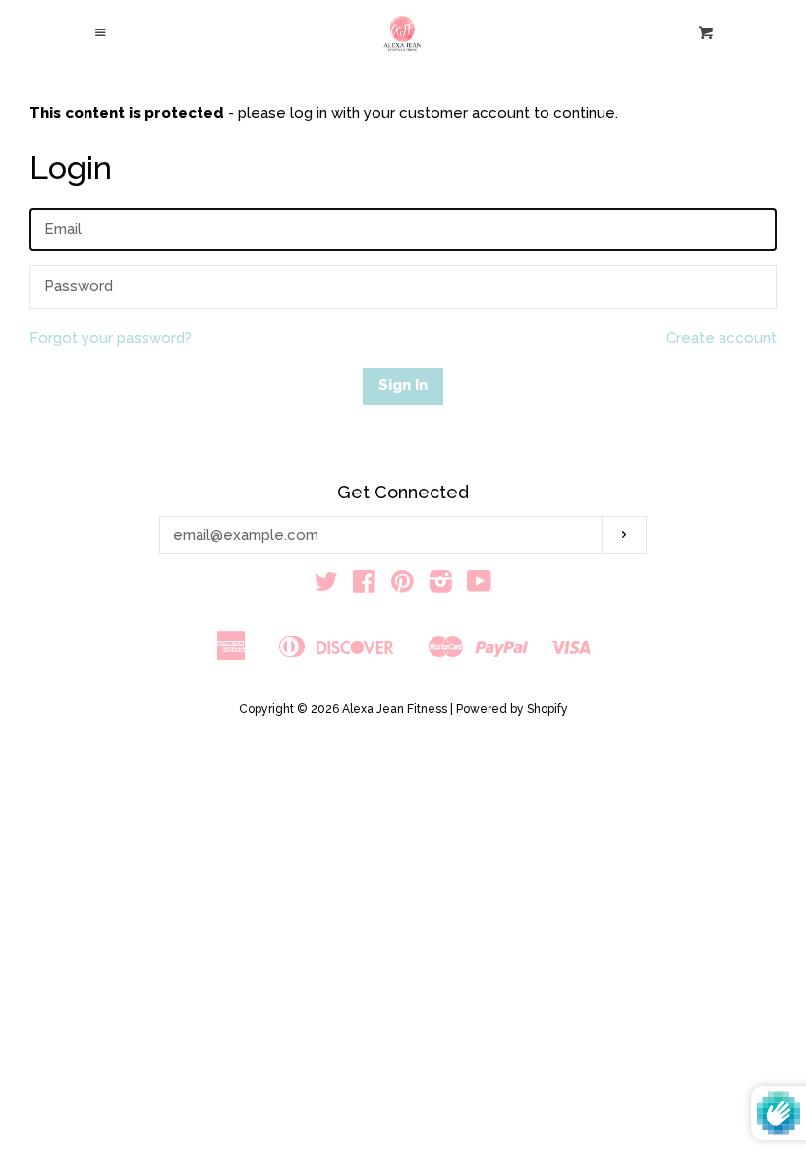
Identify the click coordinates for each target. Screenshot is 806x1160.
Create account (721, 338)
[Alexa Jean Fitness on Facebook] (364, 586)
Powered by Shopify (512, 709)
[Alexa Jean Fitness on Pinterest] (402, 586)
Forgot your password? (110, 338)
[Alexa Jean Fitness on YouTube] (479, 586)
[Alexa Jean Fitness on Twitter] (326, 586)
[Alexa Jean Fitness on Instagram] (441, 586)
